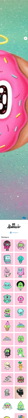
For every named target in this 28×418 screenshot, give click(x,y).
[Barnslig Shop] (14, 225)
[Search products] (26, 38)
